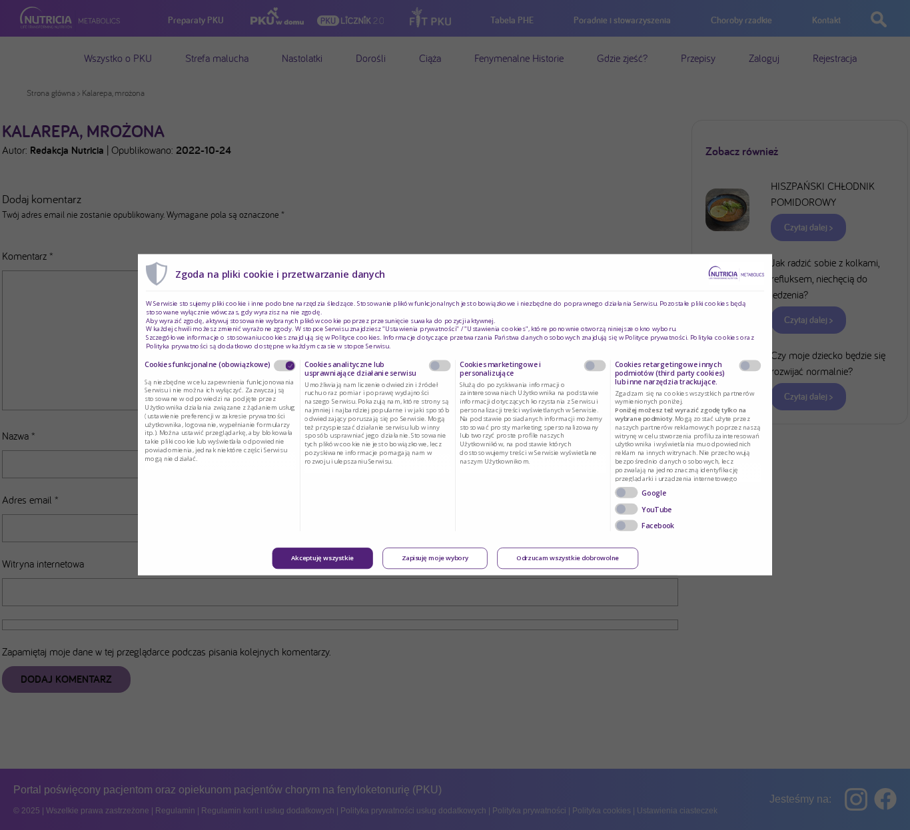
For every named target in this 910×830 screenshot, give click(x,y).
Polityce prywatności (656, 337)
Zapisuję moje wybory (435, 559)
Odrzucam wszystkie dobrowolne (567, 559)
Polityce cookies (355, 337)
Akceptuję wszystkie (322, 559)
